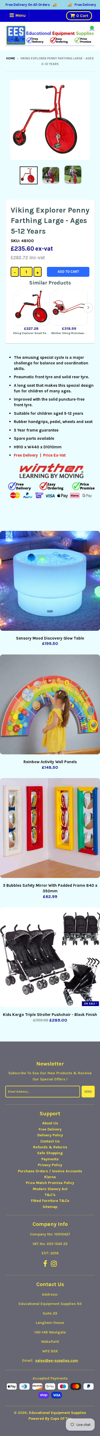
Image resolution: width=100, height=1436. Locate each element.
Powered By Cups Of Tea (50, 1418)
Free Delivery (50, 1129)
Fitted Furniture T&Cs (50, 1200)
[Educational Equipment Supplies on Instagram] (54, 1264)
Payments (50, 1159)
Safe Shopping (50, 1153)
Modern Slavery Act (50, 1189)
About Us (50, 1123)
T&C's (50, 1195)
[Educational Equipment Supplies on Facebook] (45, 1264)
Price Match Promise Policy (50, 1183)
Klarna (50, 1177)
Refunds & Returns (50, 1147)
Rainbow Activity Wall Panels (50, 761)
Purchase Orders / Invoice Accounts (50, 1171)
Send (88, 1091)
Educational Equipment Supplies (57, 1412)
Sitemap (50, 1207)
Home (10, 58)
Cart (82, 15)
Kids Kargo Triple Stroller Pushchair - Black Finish (50, 1014)
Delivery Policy (50, 1135)
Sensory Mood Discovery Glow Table (50, 638)
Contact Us (50, 1141)
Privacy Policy (50, 1165)
